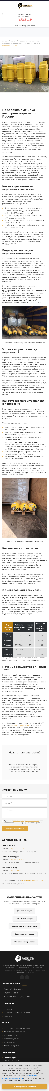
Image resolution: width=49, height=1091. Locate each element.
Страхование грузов (24, 934)
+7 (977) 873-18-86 (17, 860)
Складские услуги (24, 918)
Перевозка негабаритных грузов (17, 1028)
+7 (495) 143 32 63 (17, 849)
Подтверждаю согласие (24, 1086)
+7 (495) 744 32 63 (25, 14)
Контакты (8, 1016)
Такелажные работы (24, 942)
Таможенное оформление (24, 926)
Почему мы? (9, 1009)
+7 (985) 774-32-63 (17, 871)
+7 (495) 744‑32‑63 (11, 993)
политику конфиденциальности (26, 821)
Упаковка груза (24, 911)
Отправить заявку (15, 828)
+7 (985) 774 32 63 (25, 17)
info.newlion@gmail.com (25, 26)
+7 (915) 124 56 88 (25, 19)
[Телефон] (27, 977)
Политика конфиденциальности (17, 1013)
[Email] (22, 977)
